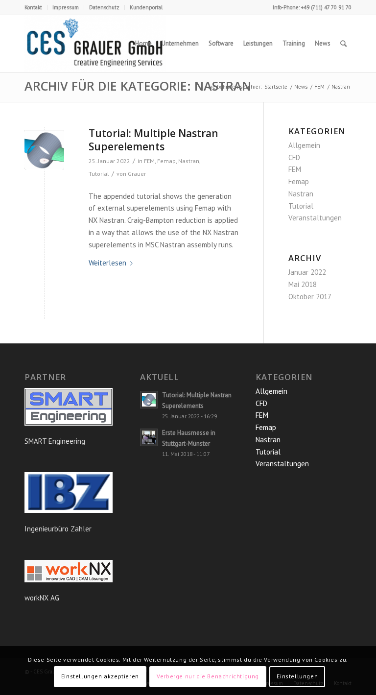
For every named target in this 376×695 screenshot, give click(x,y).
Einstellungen (297, 676)
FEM (149, 161)
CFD (294, 157)
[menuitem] (35, 7)
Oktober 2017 (309, 296)
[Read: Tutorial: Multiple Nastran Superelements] (149, 399)
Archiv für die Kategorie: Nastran (137, 85)
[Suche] (343, 43)
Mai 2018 (302, 284)
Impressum (65, 7)
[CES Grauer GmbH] (95, 43)
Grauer (137, 173)
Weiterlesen (107, 262)
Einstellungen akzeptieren (100, 676)
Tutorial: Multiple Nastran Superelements (153, 139)
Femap (166, 161)
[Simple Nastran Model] (44, 149)
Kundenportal (146, 7)
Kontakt (33, 7)
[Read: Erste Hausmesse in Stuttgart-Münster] (149, 437)
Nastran (188, 161)
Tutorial (99, 173)
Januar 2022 (307, 272)
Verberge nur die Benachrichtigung (208, 676)
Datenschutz (104, 7)
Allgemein (304, 145)
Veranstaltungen (315, 217)
